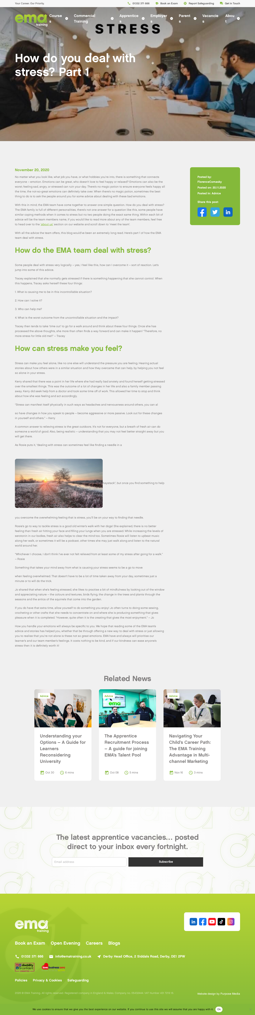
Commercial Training (94, 18)
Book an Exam (166, 3)
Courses (58, 18)
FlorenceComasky (210, 182)
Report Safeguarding (199, 3)
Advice (216, 193)
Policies (21, 980)
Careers (94, 943)
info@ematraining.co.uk (70, 956)
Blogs (114, 943)
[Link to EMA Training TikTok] (221, 921)
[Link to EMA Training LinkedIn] (193, 921)
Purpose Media (230, 994)
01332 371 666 (138, 3)
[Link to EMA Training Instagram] (230, 921)
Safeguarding (78, 980)
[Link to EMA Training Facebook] (202, 921)
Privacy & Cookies (47, 980)
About (232, 18)
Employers (161, 18)
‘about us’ (47, 224)
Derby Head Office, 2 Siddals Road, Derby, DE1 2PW (141, 956)
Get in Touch (230, 3)
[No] (250, 1009)
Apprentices (132, 18)
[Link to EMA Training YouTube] (212, 921)
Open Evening (65, 943)
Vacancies (210, 18)
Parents (188, 18)
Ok (219, 1009)
